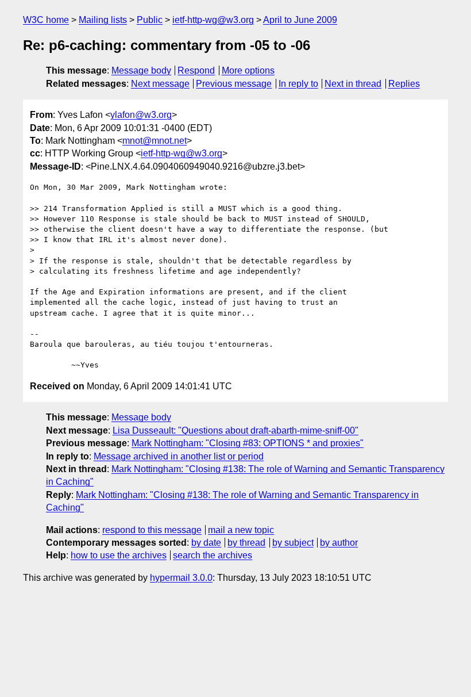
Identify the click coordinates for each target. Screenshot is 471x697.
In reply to (298, 84)
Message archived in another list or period (179, 456)
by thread (246, 542)
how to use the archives (119, 555)
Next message (160, 84)
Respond (196, 70)
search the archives (212, 555)
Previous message (234, 84)
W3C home (46, 20)
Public (150, 20)
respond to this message (152, 530)
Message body (141, 70)
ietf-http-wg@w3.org (213, 20)
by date (206, 542)
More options (248, 70)
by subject (293, 542)
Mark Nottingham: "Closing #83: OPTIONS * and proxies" (248, 443)
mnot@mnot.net (154, 140)
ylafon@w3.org (141, 115)
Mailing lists (103, 20)
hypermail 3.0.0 (181, 578)
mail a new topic (241, 530)
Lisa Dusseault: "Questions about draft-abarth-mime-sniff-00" (235, 430)
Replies (404, 84)
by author (339, 542)
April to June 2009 (300, 20)
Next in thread (353, 84)
